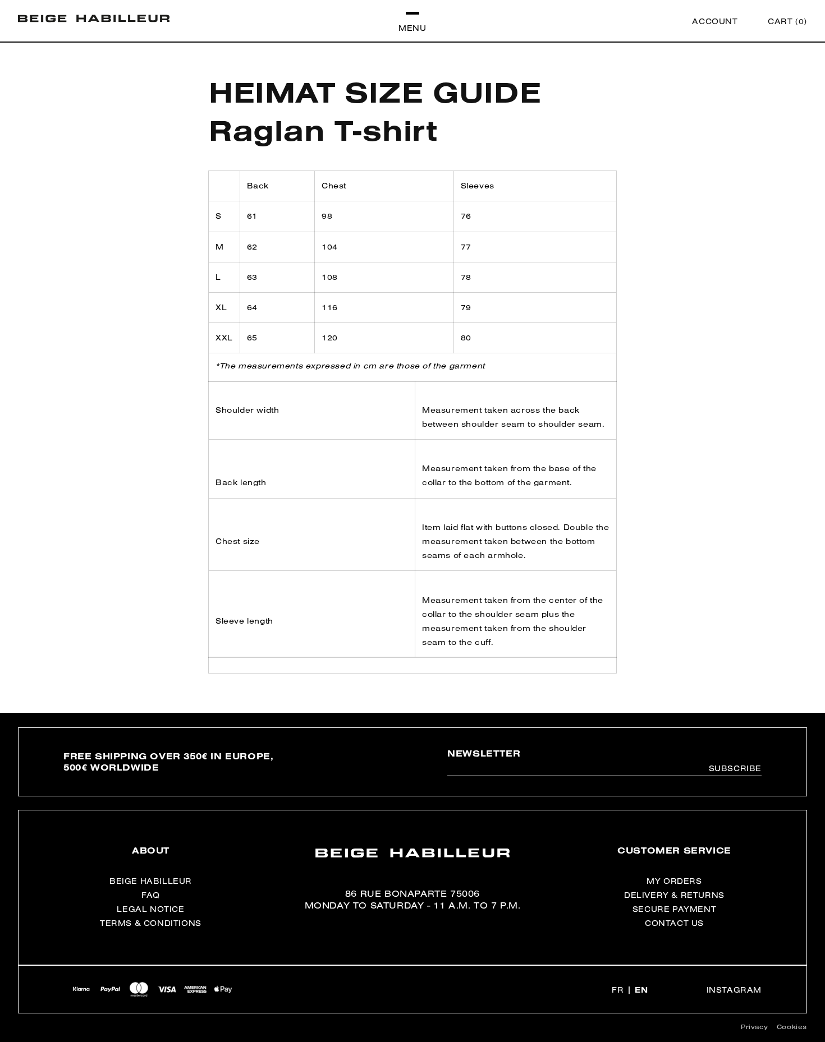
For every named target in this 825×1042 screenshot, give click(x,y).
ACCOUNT (714, 21)
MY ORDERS (674, 881)
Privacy (754, 1026)
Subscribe (735, 768)
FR (618, 990)
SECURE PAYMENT (674, 909)
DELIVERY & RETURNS (674, 895)
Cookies (792, 1026)
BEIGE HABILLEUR (150, 881)
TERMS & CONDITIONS (150, 923)
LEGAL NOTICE (150, 909)
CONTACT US (674, 923)
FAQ (150, 895)
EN (641, 990)
